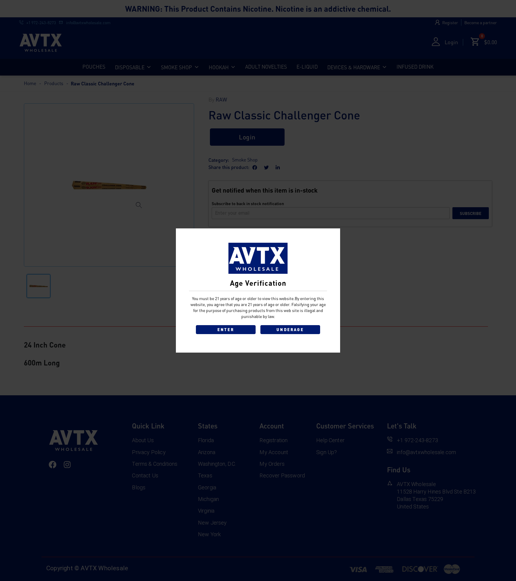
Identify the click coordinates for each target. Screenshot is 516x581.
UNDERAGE (290, 329)
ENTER (225, 329)
